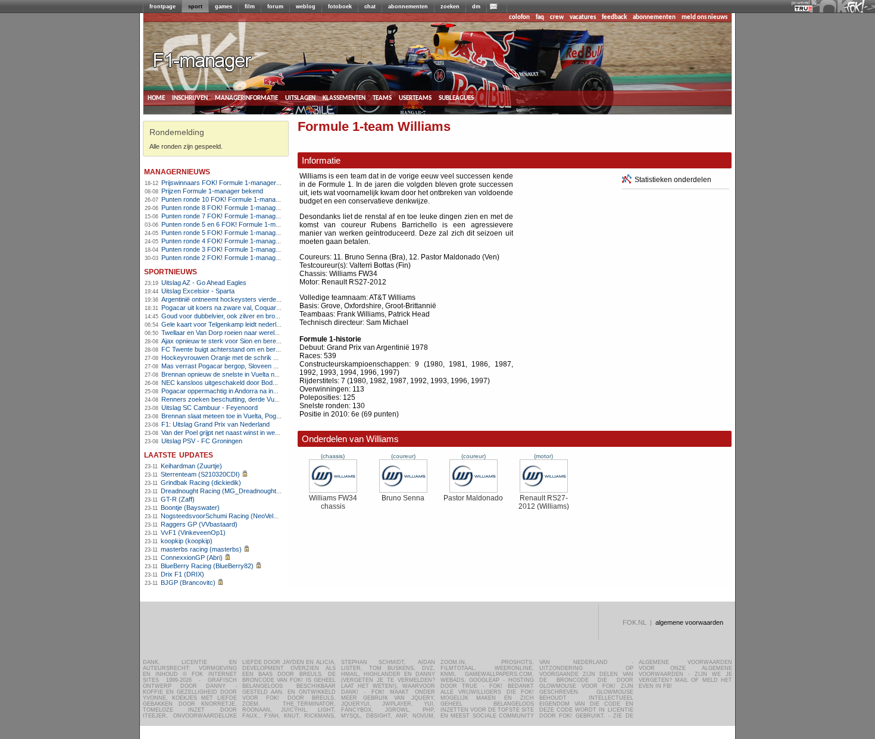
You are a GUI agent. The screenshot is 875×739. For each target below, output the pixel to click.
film (250, 7)
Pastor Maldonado (473, 498)
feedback (614, 17)
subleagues (456, 97)
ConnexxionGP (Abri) (192, 557)
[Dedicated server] (804, 8)
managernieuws (177, 171)
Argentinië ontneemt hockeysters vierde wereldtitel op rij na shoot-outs (262, 299)
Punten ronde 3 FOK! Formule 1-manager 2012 (229, 249)
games (223, 7)
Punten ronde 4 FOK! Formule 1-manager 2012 (229, 241)
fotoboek (340, 7)
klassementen (344, 97)
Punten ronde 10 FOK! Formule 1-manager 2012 (231, 199)
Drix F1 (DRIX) (182, 574)
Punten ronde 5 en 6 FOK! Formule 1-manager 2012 (236, 224)
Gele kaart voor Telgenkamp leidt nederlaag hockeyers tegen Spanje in (263, 324)
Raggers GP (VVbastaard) (199, 524)
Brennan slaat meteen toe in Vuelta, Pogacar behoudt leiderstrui (252, 415)
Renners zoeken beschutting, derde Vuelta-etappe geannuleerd (252, 399)
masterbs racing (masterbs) (201, 549)
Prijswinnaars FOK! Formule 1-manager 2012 (226, 182)
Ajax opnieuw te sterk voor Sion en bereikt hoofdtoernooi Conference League (272, 341)
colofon (519, 17)
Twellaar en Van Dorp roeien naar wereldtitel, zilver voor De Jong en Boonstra (273, 332)
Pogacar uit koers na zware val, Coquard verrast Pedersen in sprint (259, 307)
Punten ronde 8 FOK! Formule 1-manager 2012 (229, 207)
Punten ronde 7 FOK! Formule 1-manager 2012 (229, 216)
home (156, 97)
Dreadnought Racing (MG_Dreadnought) (220, 490)
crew (557, 17)
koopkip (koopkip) (186, 540)
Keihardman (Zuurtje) (191, 465)
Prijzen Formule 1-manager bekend (212, 191)
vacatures (583, 17)
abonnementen (408, 7)
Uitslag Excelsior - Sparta (198, 291)
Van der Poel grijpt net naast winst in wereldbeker (231, 432)
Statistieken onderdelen (673, 180)
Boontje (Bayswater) (190, 507)
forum (275, 7)
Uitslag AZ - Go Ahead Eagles (203, 282)
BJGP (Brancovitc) (188, 582)
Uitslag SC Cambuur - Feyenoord (209, 407)
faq (540, 17)
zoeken (450, 7)
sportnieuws (170, 271)
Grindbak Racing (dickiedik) (201, 482)
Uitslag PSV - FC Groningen (201, 440)
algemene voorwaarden (689, 622)
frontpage (162, 7)
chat (370, 7)
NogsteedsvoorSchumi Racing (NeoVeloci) (222, 515)
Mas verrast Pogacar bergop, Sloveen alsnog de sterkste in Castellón (261, 366)
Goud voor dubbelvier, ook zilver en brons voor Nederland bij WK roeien (264, 316)
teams (382, 97)
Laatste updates (178, 454)
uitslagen (300, 97)
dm (476, 7)
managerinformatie (246, 97)
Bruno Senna (403, 498)
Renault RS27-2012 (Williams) (543, 502)
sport (195, 7)
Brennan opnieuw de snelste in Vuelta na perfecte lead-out (245, 374)
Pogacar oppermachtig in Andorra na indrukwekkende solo (245, 390)
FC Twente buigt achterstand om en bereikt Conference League (253, 349)
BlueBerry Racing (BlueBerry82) (207, 565)
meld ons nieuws (704, 17)
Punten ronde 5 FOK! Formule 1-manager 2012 (229, 232)
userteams (415, 97)
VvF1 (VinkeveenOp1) (193, 532)
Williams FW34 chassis (333, 502)
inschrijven (190, 97)
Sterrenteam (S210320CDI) (200, 474)
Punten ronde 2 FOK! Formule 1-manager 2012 (229, 257)
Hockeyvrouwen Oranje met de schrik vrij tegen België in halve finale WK (266, 357)
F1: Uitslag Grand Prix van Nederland (215, 424)
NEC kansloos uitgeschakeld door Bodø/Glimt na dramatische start (258, 382)
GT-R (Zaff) (178, 499)
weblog (305, 7)
